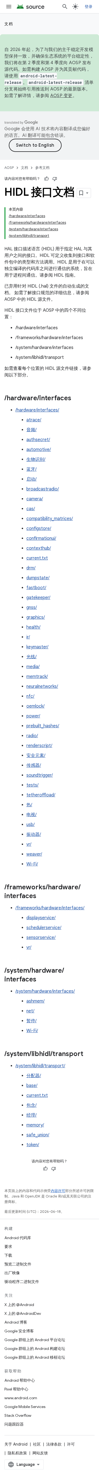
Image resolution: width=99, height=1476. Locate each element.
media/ (33, 666)
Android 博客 (15, 1322)
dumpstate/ (38, 578)
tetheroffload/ (40, 795)
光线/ (31, 657)
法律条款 (54, 1444)
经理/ (31, 1115)
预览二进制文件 (17, 1264)
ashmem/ (35, 1001)
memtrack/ (37, 676)
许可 (71, 1444)
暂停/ (31, 1021)
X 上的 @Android (19, 1304)
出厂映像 (12, 1272)
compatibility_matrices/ (49, 518)
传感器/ (33, 765)
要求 (8, 1246)
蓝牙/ (31, 469)
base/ (31, 1085)
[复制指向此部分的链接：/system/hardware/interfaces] (41, 980)
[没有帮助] (55, 179)
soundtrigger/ (39, 775)
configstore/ (38, 528)
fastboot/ (36, 588)
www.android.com (20, 1397)
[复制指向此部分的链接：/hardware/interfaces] (76, 398)
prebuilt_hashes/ (42, 726)
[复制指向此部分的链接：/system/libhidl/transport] (88, 1054)
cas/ (30, 509)
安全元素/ (35, 755)
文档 (8, 23)
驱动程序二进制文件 (21, 1281)
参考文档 (42, 167)
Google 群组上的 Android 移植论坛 (34, 1357)
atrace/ (33, 420)
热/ (29, 805)
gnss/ (31, 607)
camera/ (34, 499)
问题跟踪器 (14, 1424)
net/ (30, 1011)
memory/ (35, 1125)
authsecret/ (38, 439)
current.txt (37, 558)
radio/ (32, 736)
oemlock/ (35, 706)
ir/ (28, 637)
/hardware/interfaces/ (37, 410)
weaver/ (34, 854)
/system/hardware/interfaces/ (45, 991)
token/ (32, 1145)
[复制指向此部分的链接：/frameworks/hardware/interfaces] (41, 896)
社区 (37, 1444)
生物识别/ (35, 459)
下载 (8, 1255)
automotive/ (38, 449)
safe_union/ (37, 1135)
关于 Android (16, 1444)
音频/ (31, 430)
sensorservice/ (41, 937)
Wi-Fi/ (32, 864)
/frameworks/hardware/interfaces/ (49, 908)
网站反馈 (40, 1453)
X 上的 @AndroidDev (22, 1313)
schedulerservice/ (43, 927)
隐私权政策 (17, 1453)
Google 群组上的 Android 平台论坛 (34, 1339)
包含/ (31, 1105)
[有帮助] (46, 179)
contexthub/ (38, 548)
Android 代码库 (17, 1237)
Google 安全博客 (19, 1331)
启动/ (31, 479)
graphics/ (35, 617)
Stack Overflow (17, 1415)
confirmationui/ (41, 538)
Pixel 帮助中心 (16, 1389)
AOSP (9, 167)
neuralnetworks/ (42, 686)
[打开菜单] (8, 6)
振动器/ (33, 834)
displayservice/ (41, 918)
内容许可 (58, 1190)
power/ (33, 716)
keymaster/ (37, 647)
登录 (89, 6)
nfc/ (30, 696)
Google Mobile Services (24, 1406)
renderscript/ (39, 745)
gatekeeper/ (38, 597)
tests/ (32, 785)
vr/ (28, 844)
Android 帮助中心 (19, 1380)
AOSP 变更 (61, 95)
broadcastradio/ (42, 489)
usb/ (30, 824)
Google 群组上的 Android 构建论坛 (34, 1348)
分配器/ (33, 1075)
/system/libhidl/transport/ (40, 1066)
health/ (33, 627)
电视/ (31, 815)
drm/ (30, 568)
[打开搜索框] (65, 6)
